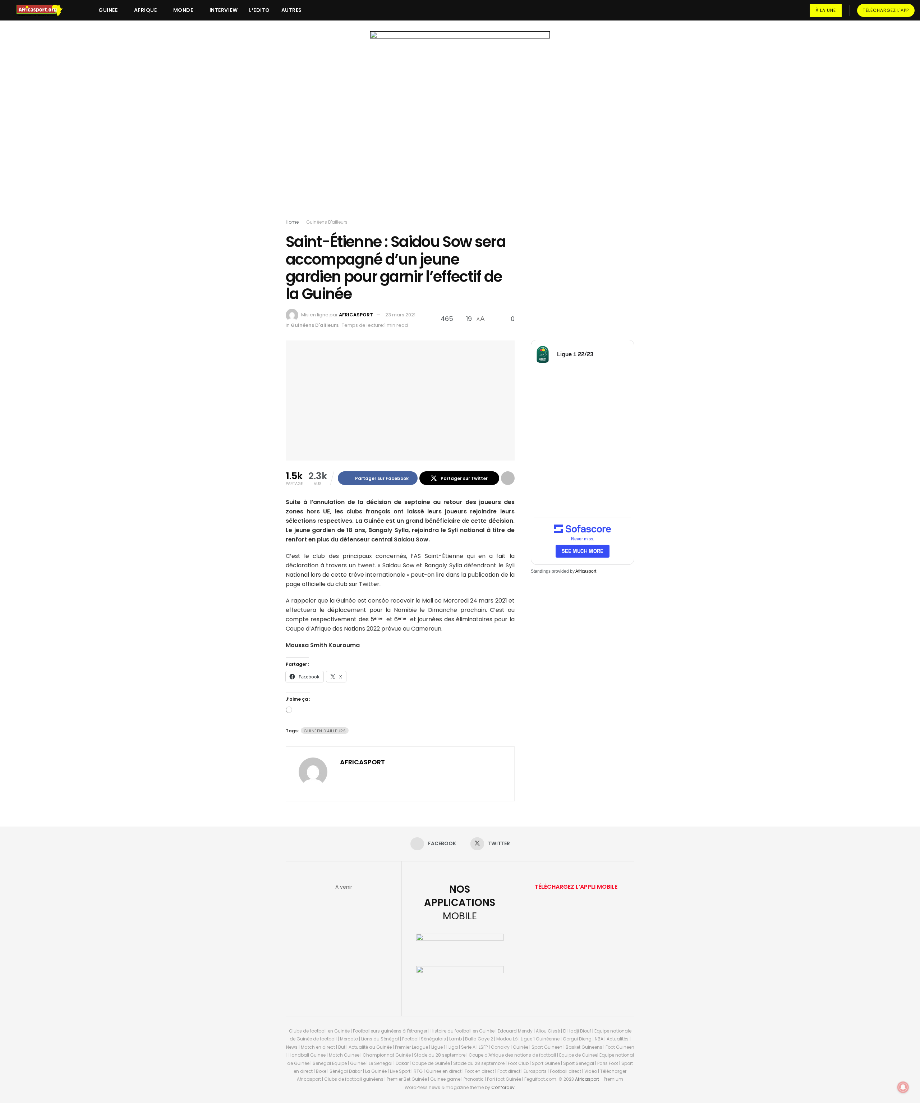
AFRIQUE (145, 10)
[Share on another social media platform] (508, 478)
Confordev (503, 1087)
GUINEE (108, 10)
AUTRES (291, 10)
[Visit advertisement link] (460, 126)
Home (292, 222)
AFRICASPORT (356, 314)
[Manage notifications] (903, 1087)
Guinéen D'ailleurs (325, 731)
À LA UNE (825, 10)
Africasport (585, 571)
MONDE (183, 10)
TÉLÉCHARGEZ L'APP (886, 10)
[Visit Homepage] (42, 10)
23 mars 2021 (400, 314)
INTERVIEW (224, 10)
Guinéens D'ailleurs (327, 222)
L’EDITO (259, 10)
